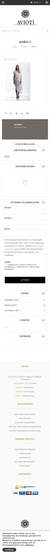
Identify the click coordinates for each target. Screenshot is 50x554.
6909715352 (29, 391)
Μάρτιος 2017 (11, 305)
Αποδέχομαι (9, 550)
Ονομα (8, 207)
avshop (18, 124)
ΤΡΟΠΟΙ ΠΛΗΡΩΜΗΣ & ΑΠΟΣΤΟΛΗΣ (25, 431)
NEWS (7, 156)
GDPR (8, 262)
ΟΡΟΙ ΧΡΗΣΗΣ (25, 418)
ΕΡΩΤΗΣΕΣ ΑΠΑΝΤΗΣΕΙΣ (25, 414)
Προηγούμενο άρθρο (25, 144)
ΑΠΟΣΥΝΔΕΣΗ (25, 466)
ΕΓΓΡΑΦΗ (25, 280)
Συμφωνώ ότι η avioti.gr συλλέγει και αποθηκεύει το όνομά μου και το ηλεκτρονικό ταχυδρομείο (22, 267)
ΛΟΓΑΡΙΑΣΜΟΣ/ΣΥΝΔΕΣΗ (25, 449)
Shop (15, 46)
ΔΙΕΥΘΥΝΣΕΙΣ (25, 457)
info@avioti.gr (28, 395)
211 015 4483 (31, 383)
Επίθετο (8, 218)
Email (8, 229)
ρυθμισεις (29, 545)
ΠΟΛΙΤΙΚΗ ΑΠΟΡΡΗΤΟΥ (25, 422)
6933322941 (29, 387)
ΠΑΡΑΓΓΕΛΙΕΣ (25, 453)
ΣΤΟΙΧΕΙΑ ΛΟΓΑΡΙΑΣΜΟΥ (25, 461)
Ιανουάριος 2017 (12, 310)
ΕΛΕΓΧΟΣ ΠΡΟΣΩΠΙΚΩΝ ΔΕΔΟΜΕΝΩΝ (25, 426)
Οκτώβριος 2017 (12, 300)
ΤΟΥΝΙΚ (24, 46)
